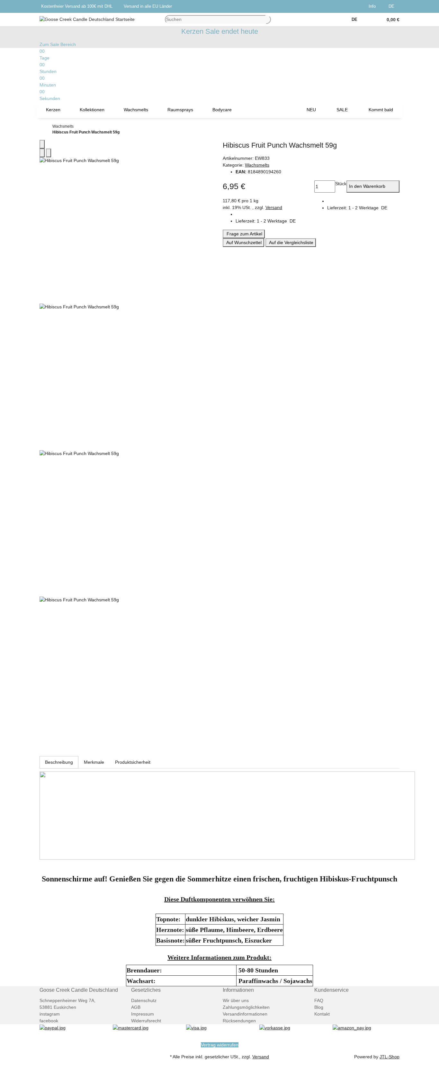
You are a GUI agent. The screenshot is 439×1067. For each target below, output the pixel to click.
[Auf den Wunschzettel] (48, 153)
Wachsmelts (257, 165)
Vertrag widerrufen (219, 1044)
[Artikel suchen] (268, 19)
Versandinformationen (245, 1014)
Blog (318, 1007)
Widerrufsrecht (146, 1020)
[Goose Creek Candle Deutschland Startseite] (87, 19)
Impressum (142, 1014)
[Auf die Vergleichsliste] (42, 153)
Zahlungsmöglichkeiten (246, 1007)
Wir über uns (236, 1000)
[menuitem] (53, 110)
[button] (373, 6)
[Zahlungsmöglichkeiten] (53, 1027)
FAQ (318, 1000)
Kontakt (322, 1014)
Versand (273, 207)
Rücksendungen (239, 1020)
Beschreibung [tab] (59, 762)
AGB (135, 1007)
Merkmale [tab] (94, 762)
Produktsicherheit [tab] (132, 762)
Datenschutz (144, 1000)
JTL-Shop (389, 1056)
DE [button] (392, 6)
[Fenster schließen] (42, 144)
